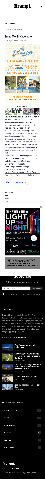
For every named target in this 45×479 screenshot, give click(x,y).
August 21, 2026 (19, 361)
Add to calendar (16, 183)
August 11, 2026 (19, 390)
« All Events (10, 23)
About (5, 468)
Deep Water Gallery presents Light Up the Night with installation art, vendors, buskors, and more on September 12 (22, 263)
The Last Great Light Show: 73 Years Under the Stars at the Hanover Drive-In (27, 366)
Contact (16, 468)
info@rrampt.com (19, 337)
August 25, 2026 (19, 350)
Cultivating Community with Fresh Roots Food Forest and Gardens (27, 356)
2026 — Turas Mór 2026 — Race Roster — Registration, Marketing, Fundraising (22, 173)
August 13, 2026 (19, 379)
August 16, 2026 (19, 371)
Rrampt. (8, 463)
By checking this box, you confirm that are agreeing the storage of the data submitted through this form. (22, 295)
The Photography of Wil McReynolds (25, 346)
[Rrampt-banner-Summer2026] (22, 111)
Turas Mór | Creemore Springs (17, 166)
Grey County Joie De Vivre (25, 377)
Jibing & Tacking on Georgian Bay (27, 386)
